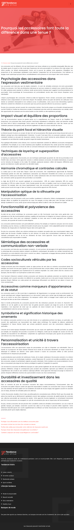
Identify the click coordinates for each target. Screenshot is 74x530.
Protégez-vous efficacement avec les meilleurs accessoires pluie (20, 422)
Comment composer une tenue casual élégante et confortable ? (20, 433)
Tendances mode (6, 63)
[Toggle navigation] (70, 3)
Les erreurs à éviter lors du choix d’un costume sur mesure (18, 424)
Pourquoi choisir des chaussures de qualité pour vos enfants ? (19, 430)
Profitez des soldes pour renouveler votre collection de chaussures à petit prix (24, 427)
